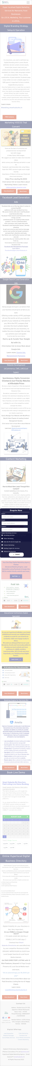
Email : (3, 520)
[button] (30, 509)
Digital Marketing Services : (9, 533)
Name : (4, 513)
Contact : (4, 526)
